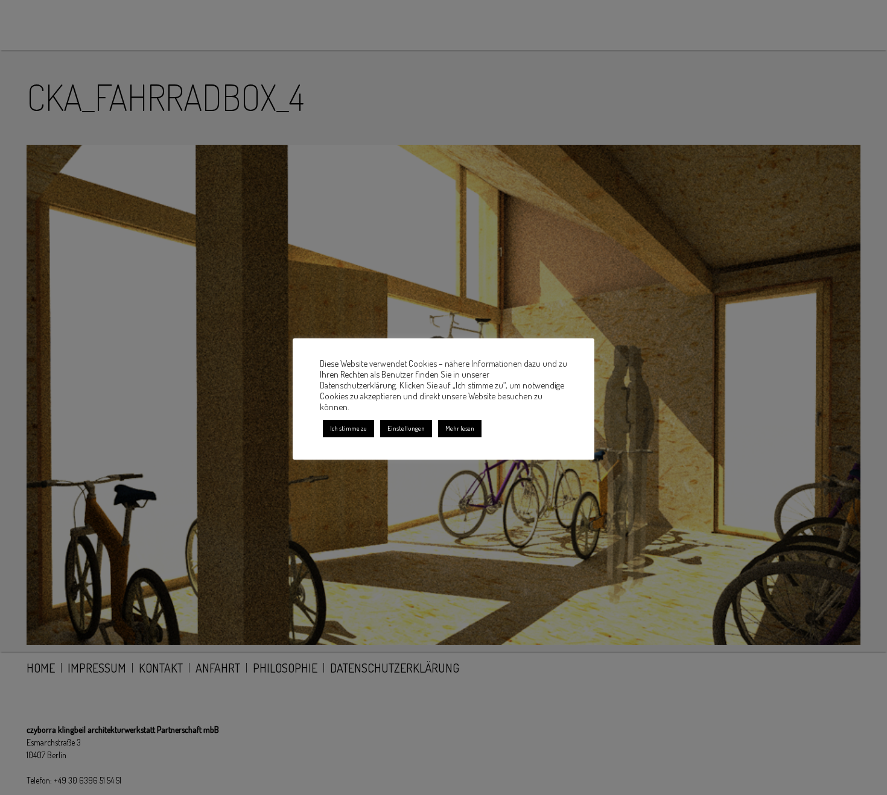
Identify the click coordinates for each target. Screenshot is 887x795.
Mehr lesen (459, 428)
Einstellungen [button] (406, 428)
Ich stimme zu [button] (348, 428)
